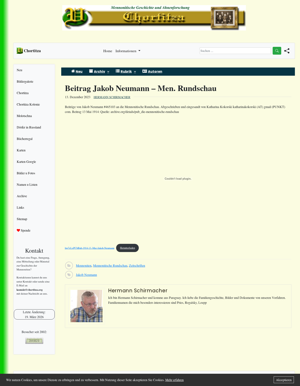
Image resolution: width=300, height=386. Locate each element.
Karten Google (26, 161)
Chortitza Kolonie (28, 104)
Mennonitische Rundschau (110, 265)
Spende (25, 230)
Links (20, 207)
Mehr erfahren (174, 380)
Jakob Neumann (86, 274)
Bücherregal (24, 138)
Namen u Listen (27, 184)
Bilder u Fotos (26, 173)
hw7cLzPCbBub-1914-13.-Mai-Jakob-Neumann (89, 248)
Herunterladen (127, 248)
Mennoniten (83, 265)
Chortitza (23, 93)
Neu (19, 70)
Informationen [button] (126, 50)
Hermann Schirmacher (112, 97)
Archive (22, 196)
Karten (21, 150)
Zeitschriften (137, 265)
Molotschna (24, 116)
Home (107, 50)
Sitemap (22, 219)
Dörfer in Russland (29, 127)
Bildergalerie (25, 81)
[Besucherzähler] (34, 340)
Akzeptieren (284, 380)
